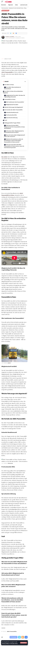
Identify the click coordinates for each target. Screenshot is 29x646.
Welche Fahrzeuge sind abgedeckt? (13, 107)
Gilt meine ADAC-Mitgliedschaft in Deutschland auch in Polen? (14, 131)
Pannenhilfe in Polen (9, 99)
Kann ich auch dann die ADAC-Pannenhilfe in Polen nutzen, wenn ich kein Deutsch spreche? (14, 146)
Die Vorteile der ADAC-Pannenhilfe (13, 109)
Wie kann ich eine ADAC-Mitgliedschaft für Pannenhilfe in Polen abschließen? (14, 127)
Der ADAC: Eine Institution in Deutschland (12, 88)
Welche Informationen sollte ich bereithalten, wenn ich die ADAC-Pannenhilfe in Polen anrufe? (13, 141)
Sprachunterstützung (11, 117)
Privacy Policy (5, 643)
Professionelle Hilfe (11, 115)
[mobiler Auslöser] (2, 1)
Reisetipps (5, 10)
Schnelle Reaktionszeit (12, 112)
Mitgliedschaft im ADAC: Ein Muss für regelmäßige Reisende (14, 96)
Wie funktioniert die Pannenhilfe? (15, 102)
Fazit (5, 120)
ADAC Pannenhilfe (7, 72)
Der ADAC (4, 157)
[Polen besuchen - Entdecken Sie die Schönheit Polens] (8, 1)
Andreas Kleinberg (9, 36)
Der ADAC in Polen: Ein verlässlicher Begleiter (13, 92)
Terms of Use (14, 643)
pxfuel (9, 363)
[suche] (26, 1)
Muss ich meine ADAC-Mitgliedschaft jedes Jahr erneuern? (14, 136)
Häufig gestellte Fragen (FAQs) (12, 122)
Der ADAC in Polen (9, 84)
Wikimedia (10, 463)
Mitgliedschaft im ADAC (12, 104)
